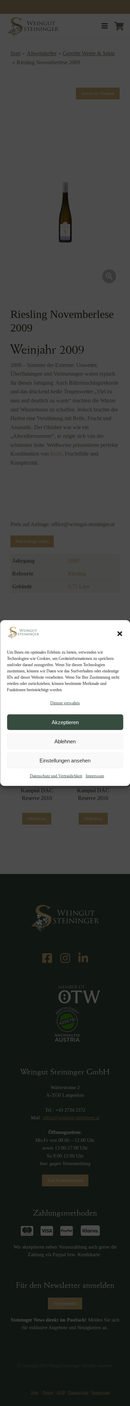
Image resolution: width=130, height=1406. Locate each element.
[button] (119, 633)
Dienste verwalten (65, 702)
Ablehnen (65, 741)
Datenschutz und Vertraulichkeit (56, 776)
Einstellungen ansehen (65, 760)
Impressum (95, 776)
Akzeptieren (65, 722)
